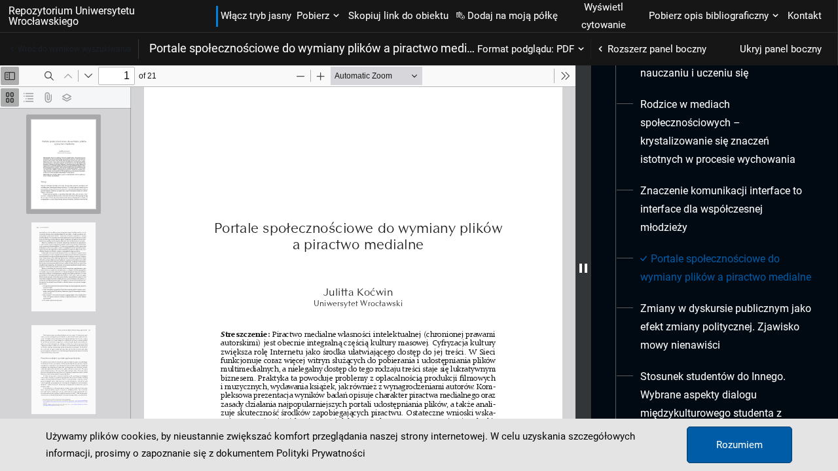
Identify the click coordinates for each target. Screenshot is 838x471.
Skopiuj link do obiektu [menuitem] (398, 16)
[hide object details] (583, 268)
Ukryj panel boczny (781, 49)
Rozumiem (739, 445)
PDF (565, 49)
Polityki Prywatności (320, 453)
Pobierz (313, 16)
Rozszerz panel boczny (657, 49)
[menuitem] (726, 132)
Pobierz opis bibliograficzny (709, 16)
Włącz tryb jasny (256, 16)
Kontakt (805, 16)
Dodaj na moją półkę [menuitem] (512, 16)
